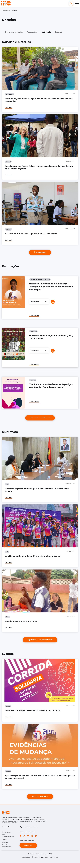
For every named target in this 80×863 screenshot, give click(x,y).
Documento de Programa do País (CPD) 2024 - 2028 (51, 337)
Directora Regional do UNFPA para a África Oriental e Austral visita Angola (37, 489)
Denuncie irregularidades (6, 845)
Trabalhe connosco (8, 837)
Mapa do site (54, 857)
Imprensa (5, 842)
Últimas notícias (40, 252)
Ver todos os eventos (40, 797)
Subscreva (28, 845)
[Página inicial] (6, 3)
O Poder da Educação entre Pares (21, 621)
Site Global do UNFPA (6, 833)
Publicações (34, 315)
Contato (4, 839)
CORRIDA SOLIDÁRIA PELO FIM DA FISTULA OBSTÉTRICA (32, 710)
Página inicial (6, 10)
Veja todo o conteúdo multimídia (40, 640)
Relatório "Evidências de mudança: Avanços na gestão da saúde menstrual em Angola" (51, 286)
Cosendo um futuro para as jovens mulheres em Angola (31, 234)
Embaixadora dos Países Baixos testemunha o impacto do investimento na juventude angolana (39, 167)
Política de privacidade (41, 857)
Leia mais (8, 107)
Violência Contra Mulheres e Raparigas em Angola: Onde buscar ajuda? (51, 386)
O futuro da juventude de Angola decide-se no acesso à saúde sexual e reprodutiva (39, 99)
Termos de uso (26, 857)
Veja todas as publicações (40, 418)
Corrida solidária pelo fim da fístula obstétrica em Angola (32, 556)
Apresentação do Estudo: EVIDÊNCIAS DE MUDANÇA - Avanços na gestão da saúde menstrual (40, 776)
